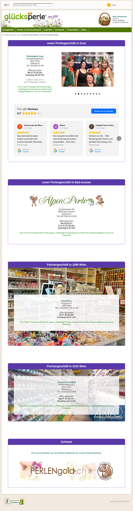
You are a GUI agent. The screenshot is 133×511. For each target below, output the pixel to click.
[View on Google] (19, 126)
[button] (14, 138)
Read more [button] (22, 145)
